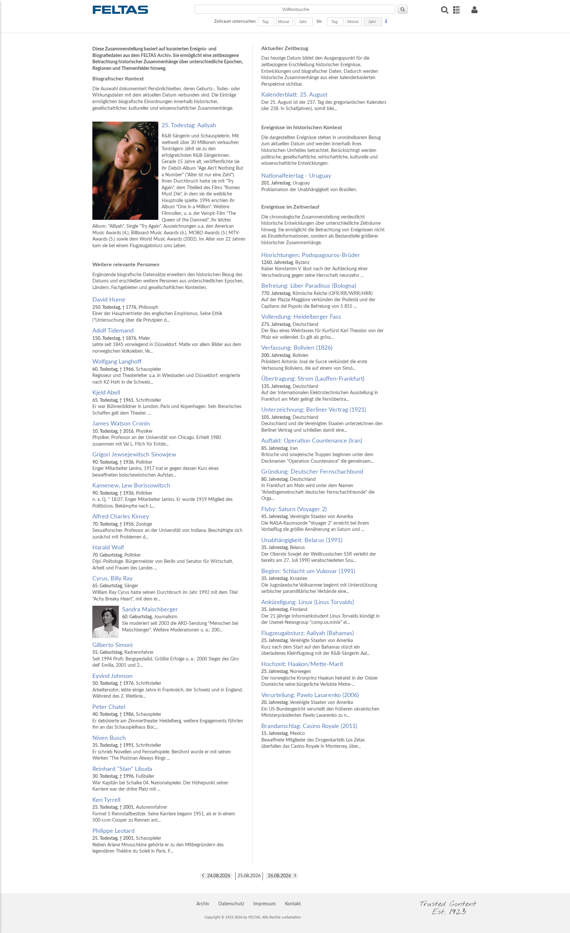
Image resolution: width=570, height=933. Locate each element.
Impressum (264, 904)
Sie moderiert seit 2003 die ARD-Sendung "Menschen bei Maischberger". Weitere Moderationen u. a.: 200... (180, 619)
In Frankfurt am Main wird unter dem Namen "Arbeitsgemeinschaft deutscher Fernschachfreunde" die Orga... (317, 485)
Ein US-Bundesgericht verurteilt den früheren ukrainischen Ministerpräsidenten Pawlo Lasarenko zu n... (320, 705)
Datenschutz (231, 904)
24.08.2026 (218, 876)
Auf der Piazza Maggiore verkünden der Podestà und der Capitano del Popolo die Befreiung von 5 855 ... (318, 295)
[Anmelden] (474, 10)
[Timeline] (456, 10)
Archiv (202, 904)
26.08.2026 (279, 876)
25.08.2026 (249, 876)
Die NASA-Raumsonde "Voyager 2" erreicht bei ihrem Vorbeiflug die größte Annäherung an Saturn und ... (315, 519)
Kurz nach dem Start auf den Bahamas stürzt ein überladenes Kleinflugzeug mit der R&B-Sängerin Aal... (315, 643)
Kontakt (293, 904)
